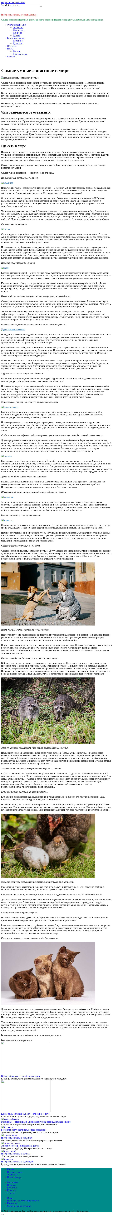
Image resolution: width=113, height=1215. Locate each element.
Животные (18, 30)
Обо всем (11, 46)
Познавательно (20, 54)
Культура (17, 43)
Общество (18, 27)
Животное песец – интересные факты (20, 1145)
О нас (10, 1198)
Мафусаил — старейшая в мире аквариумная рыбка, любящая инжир (36, 1122)
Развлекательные (15, 38)
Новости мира (14, 1177)
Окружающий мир (16, 24)
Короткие (18, 40)
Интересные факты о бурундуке (17, 1161)
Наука (10, 48)
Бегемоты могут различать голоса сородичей (23, 1129)
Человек (11, 56)
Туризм (16, 35)
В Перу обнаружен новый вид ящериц (20, 1076)
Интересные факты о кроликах (16, 1137)
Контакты (12, 1203)
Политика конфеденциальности (23, 1200)
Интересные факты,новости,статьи (18, 14)
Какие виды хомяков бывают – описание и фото (25, 1114)
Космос (16, 51)
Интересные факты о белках (15, 1153)
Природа (17, 32)
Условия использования (19, 1206)
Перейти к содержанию (13, 2)
